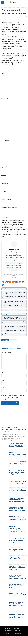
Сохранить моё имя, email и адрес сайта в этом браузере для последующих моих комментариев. (13, 397)
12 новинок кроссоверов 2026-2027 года (14, 330)
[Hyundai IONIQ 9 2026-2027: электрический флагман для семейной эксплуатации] (14, 417)
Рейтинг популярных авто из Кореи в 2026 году (14, 327)
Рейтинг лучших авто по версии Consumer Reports (14, 301)
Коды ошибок (8, 630)
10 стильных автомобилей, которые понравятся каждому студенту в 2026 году (14, 318)
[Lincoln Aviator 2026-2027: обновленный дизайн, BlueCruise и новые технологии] (4, 576)
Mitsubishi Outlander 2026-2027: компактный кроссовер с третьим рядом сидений (17, 463)
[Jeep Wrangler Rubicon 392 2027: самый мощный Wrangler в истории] (4, 585)
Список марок (16, 628)
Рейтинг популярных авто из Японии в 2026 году (14, 322)
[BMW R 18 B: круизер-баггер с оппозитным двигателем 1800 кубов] (4, 594)
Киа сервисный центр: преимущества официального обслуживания (17, 567)
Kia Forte (3, 175)
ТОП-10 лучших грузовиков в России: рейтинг (13, 306)
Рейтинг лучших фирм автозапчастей (13, 310)
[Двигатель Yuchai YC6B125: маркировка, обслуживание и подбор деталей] (4, 471)
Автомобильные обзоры (7, 342)
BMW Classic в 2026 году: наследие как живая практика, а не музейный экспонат (17, 454)
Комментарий (6, 353)
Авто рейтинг (13, 340)
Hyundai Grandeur (13, 233)
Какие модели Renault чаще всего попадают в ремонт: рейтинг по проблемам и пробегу (14, 297)
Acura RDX (4, 73)
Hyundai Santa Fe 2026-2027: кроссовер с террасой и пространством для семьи (16, 499)
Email (3, 380)
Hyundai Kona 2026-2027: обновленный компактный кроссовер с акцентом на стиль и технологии (16, 615)
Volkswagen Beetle (6, 226)
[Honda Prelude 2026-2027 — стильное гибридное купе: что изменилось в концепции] (4, 444)
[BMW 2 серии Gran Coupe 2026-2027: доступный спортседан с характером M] (4, 489)
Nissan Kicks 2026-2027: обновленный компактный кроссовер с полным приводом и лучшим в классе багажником (18, 518)
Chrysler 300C (19, 227)
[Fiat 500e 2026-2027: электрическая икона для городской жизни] (4, 548)
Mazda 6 (3, 191)
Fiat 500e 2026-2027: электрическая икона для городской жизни (16, 549)
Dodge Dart (13, 227)
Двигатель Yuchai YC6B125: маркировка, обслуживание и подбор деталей (17, 472)
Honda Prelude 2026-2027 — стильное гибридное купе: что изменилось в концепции (17, 445)
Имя (3, 373)
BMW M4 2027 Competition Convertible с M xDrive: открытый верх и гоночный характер (16, 605)
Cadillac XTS (4, 98)
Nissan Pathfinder (6, 199)
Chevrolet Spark (5, 140)
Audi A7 (22, 224)
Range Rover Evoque (17, 226)
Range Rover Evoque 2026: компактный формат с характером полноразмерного (17, 558)
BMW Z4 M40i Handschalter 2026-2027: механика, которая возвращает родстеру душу (17, 481)
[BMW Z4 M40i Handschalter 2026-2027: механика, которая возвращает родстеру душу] (4, 480)
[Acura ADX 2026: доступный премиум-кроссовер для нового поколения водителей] (4, 508)
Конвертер (18, 630)
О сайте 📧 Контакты (13, 632)
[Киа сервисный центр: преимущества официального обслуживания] (4, 566)
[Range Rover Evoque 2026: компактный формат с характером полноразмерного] (4, 557)
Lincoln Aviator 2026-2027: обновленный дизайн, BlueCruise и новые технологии (17, 577)
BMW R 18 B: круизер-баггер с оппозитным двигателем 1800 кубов (17, 595)
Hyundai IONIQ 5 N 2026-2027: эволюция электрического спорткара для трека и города (17, 540)
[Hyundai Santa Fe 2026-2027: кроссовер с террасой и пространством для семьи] (4, 498)
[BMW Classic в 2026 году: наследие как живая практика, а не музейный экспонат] (4, 453)
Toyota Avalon (5, 217)
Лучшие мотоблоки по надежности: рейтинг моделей (14, 293)
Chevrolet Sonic (10, 229)
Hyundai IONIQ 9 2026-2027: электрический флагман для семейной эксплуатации (13, 429)
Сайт (3, 388)
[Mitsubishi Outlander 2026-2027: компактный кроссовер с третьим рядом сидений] (4, 462)
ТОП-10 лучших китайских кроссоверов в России (14, 334)
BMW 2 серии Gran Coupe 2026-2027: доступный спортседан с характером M (17, 490)
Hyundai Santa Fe (6, 167)
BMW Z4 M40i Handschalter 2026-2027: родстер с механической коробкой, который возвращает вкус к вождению (17, 529)
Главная (7, 628)
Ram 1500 (4, 207)
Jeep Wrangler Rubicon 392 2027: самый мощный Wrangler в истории (17, 586)
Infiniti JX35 (18, 234)
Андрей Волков (14, 249)
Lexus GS (3, 183)
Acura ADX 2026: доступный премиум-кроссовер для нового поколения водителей (17, 509)
